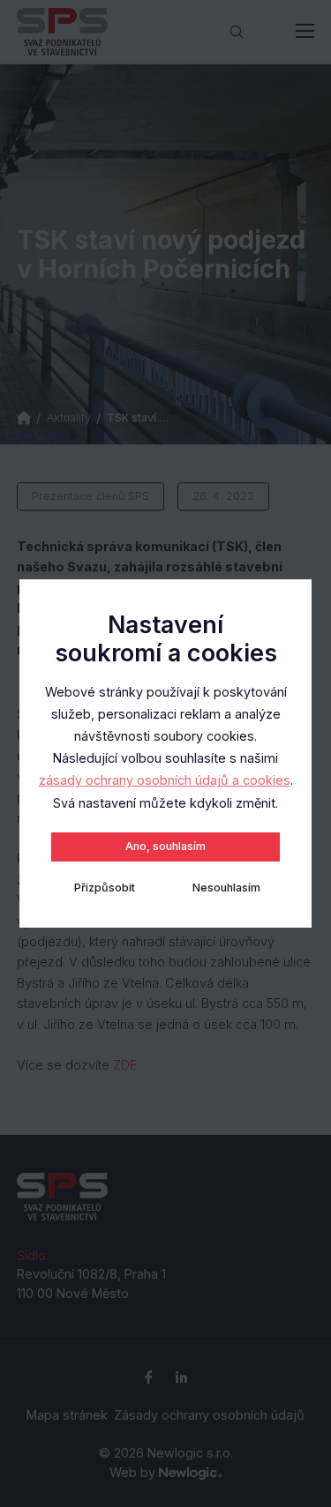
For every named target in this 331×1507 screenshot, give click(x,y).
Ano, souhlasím (165, 846)
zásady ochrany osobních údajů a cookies (164, 779)
